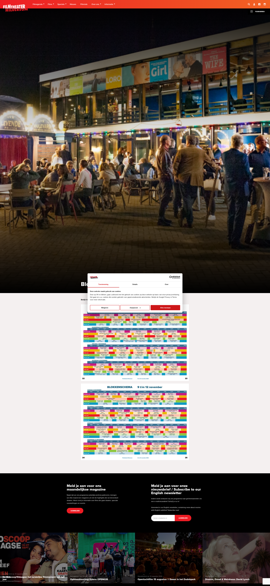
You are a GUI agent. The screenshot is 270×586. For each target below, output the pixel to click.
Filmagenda (260, 11)
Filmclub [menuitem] (83, 4)
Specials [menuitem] (61, 4)
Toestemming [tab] (103, 284)
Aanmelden (75, 511)
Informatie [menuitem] (109, 4)
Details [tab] (135, 284)
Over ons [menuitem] (95, 4)
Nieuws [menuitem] (73, 4)
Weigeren (104, 307)
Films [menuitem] (50, 4)
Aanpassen (134, 307)
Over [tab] (166, 284)
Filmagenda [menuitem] (38, 4)
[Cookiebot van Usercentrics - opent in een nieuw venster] (171, 277)
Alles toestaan (165, 307)
